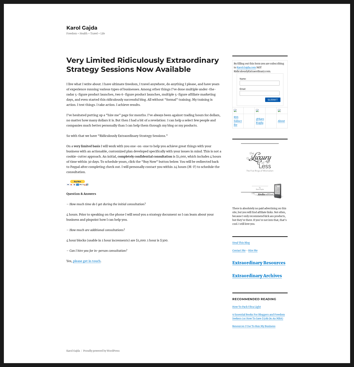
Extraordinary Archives (257, 275)
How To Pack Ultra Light (246, 306)
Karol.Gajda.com (246, 67)
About (281, 121)
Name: (243, 79)
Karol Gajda (81, 28)
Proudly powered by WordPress (101, 350)
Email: (243, 89)
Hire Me (253, 250)
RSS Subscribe (238, 121)
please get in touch (87, 261)
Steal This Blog (241, 242)
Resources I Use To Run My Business (253, 326)
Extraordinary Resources (258, 262)
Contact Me (239, 250)
